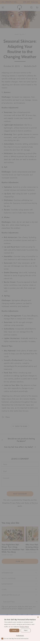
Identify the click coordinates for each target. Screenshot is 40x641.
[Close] (38, 617)
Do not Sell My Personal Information (16, 638)
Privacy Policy (24, 626)
